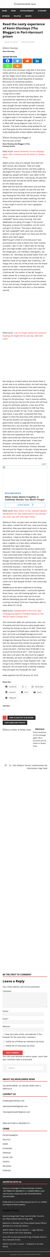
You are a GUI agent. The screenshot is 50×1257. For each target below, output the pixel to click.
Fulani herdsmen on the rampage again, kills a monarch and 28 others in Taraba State (24, 154)
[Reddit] (27, 61)
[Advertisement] (25, 312)
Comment (7, 991)
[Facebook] (7, 61)
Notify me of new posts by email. (20, 1045)
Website (6, 1026)
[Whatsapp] (7, 66)
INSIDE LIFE (8, 1157)
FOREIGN (7, 1170)
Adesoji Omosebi (28, 42)
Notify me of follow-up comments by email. (25, 1041)
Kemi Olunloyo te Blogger (21, 718)
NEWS (13, 11)
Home (4, 11)
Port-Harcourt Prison (15, 723)
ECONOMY (42, 11)
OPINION (6, 16)
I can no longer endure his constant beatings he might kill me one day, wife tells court (24, 335)
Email (5, 1018)
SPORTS (6, 1161)
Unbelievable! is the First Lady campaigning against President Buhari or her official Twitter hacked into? (23, 613)
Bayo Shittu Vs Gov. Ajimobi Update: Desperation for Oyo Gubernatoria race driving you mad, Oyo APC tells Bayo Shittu (25, 514)
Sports (28, 16)
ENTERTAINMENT (27, 11)
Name (6, 1011)
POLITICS (17, 16)
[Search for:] (25, 1068)
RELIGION (7, 1166)
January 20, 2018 (11, 42)
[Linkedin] (37, 61)
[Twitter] (17, 61)
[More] (17, 66)
